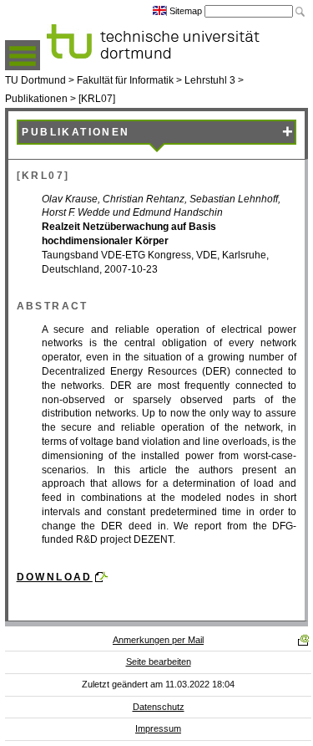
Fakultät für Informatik (125, 80)
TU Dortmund (35, 80)
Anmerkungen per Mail (158, 640)
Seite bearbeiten (158, 662)
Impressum (158, 728)
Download (55, 577)
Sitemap (185, 11)
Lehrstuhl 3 (209, 80)
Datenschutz (158, 707)
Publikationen (36, 99)
